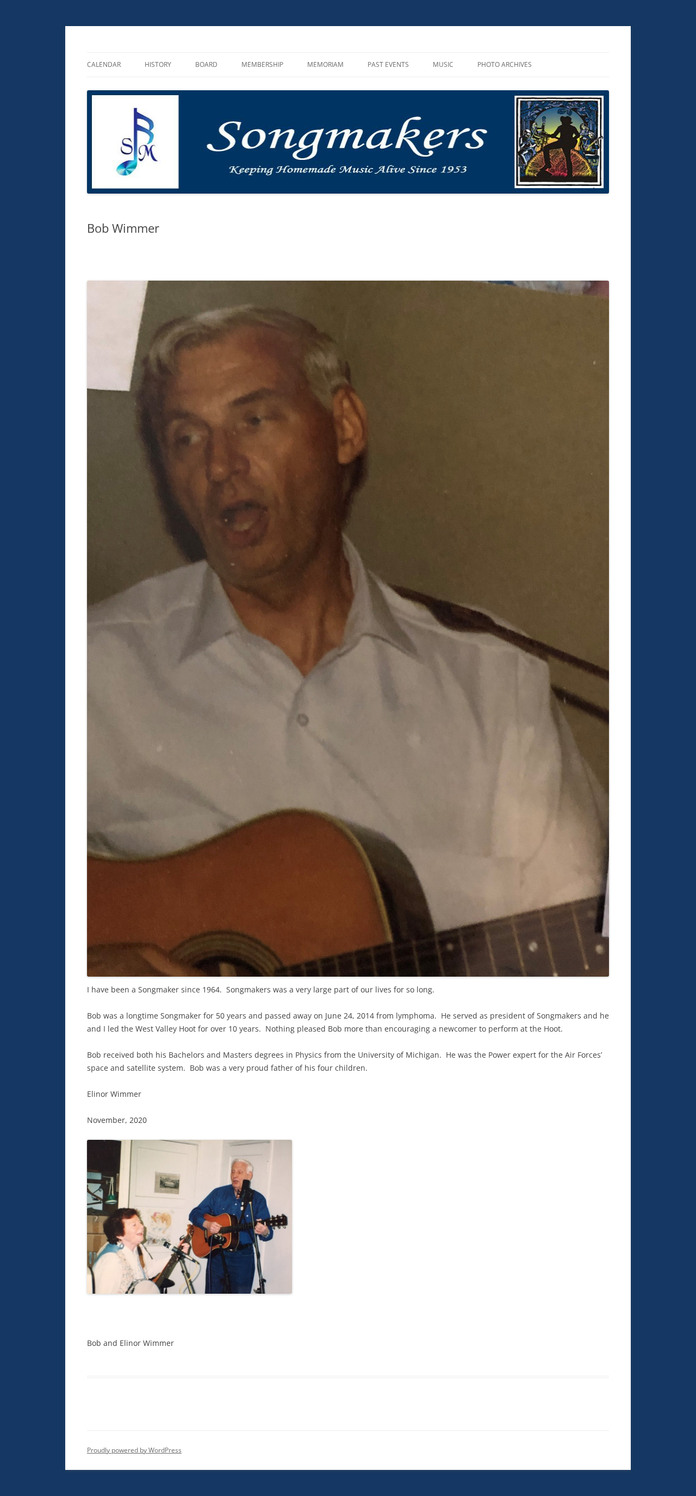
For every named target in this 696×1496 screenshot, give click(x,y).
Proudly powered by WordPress (134, 1450)
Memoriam (325, 64)
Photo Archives (504, 64)
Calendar (104, 64)
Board (206, 64)
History (158, 64)
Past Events (388, 64)
